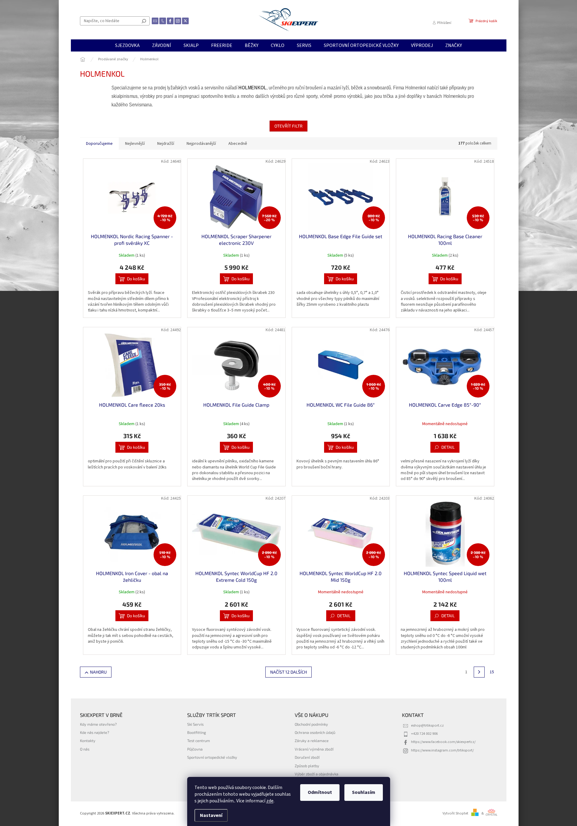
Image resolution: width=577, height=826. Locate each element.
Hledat (144, 21)
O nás (84, 749)
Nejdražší (165, 144)
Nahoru (98, 671)
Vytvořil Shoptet (455, 813)
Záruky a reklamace (312, 740)
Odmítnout (320, 792)
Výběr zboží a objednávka (316, 773)
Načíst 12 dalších (288, 671)
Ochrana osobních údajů (315, 732)
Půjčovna (195, 749)
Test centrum (198, 740)
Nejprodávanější (201, 144)
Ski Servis (195, 724)
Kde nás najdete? (94, 732)
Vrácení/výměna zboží (314, 749)
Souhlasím (363, 792)
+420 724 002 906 (424, 733)
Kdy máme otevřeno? (98, 724)
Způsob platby (307, 765)
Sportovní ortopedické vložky (212, 757)
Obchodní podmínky (311, 724)
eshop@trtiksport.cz (427, 725)
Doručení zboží (307, 757)
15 (492, 672)
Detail (448, 447)
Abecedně (237, 144)
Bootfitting (196, 732)
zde (270, 801)
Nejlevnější (135, 144)
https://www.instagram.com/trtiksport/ (442, 750)
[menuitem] (127, 45)
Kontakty (87, 740)
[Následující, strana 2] (479, 672)
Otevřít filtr (288, 125)
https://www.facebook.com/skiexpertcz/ (443, 741)
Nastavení (211, 815)
